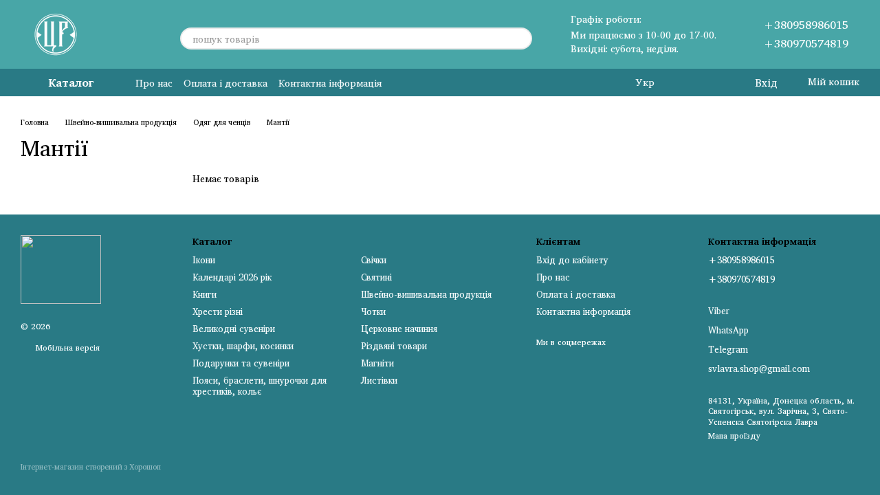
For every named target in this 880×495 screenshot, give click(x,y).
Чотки (373, 311)
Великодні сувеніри (233, 328)
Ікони (203, 259)
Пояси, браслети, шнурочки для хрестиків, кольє (259, 386)
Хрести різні (217, 311)
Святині (376, 277)
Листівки (379, 380)
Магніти (377, 363)
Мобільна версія (66, 347)
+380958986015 (805, 25)
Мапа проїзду (734, 435)
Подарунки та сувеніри (240, 363)
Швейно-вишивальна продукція (426, 294)
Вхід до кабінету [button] (572, 259)
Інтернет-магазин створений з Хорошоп (91, 467)
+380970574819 (805, 43)
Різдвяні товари (394, 345)
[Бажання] (715, 82)
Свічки (373, 259)
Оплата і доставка (225, 83)
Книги (204, 294)
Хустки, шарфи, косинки (243, 345)
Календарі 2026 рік (232, 277)
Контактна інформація (330, 83)
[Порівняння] (687, 82)
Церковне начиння (399, 328)
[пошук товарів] (521, 39)
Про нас (154, 83)
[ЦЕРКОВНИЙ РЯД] (61, 268)
